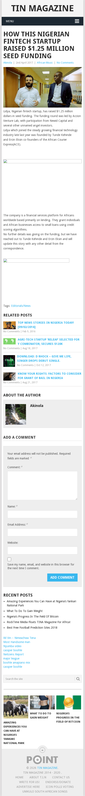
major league (11, 658)
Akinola (7, 62)
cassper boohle (12, 650)
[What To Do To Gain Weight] (42, 702)
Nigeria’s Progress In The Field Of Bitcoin (33, 616)
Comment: (14, 467)
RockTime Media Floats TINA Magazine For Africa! (38, 622)
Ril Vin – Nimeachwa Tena (19, 638)
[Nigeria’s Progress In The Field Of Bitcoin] (68, 702)
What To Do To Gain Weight (24, 611)
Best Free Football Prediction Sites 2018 (32, 627)
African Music (45, 62)
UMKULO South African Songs (44, 791)
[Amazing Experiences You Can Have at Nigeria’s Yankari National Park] (16, 706)
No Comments (65, 62)
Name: (12, 506)
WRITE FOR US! (29, 782)
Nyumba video (12, 646)
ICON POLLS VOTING (60, 786)
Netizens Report (13, 654)
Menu (10, 21)
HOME (19, 777)
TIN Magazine (42, 8)
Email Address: (17, 524)
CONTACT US (61, 777)
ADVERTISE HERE (28, 786)
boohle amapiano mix (16, 662)
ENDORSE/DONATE (58, 782)
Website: (12, 542)
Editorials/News (21, 305)
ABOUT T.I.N (38, 777)
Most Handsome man (16, 642)
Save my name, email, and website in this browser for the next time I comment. (40, 566)
